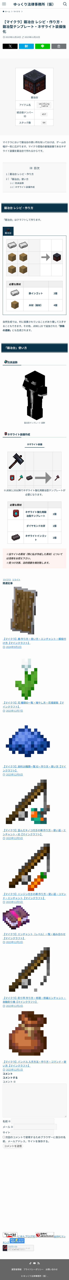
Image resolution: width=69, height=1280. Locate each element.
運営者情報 (16, 1269)
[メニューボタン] (4, 4)
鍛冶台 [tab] (8, 233)
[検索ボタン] (65, 4)
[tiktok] (30, 1263)
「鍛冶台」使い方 (19, 179)
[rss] (38, 1263)
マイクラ (7, 579)
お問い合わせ (52, 1269)
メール (8, 1127)
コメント (9, 1081)
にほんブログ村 (26, 1236)
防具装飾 (19, 183)
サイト (6, 1132)
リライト (16, 579)
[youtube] (34, 1263)
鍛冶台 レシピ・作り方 (22, 174)
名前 (7, 1121)
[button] (10, 46)
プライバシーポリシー (33, 1269)
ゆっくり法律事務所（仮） (34, 4)
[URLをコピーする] (58, 46)
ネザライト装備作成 (25, 187)
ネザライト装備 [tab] (34, 444)
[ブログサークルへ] (18, 1248)
